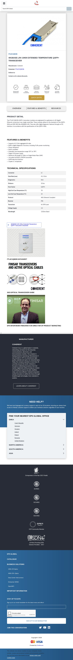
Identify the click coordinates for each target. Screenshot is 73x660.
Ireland (17, 432)
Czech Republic (19, 423)
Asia (11, 453)
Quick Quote (36, 97)
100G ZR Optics (13, 569)
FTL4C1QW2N (19, 69)
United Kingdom (19, 441)
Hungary (17, 429)
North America (16, 445)
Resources (56, 108)
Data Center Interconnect (15, 577)
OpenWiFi (11, 586)
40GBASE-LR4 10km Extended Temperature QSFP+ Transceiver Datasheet (24, 225)
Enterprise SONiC (13, 582)
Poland (17, 435)
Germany (17, 426)
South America (16, 449)
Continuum (40, 645)
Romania (17, 438)
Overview (16, 108)
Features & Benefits (36, 108)
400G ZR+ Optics (13, 573)
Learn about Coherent (26, 386)
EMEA (11, 420)
